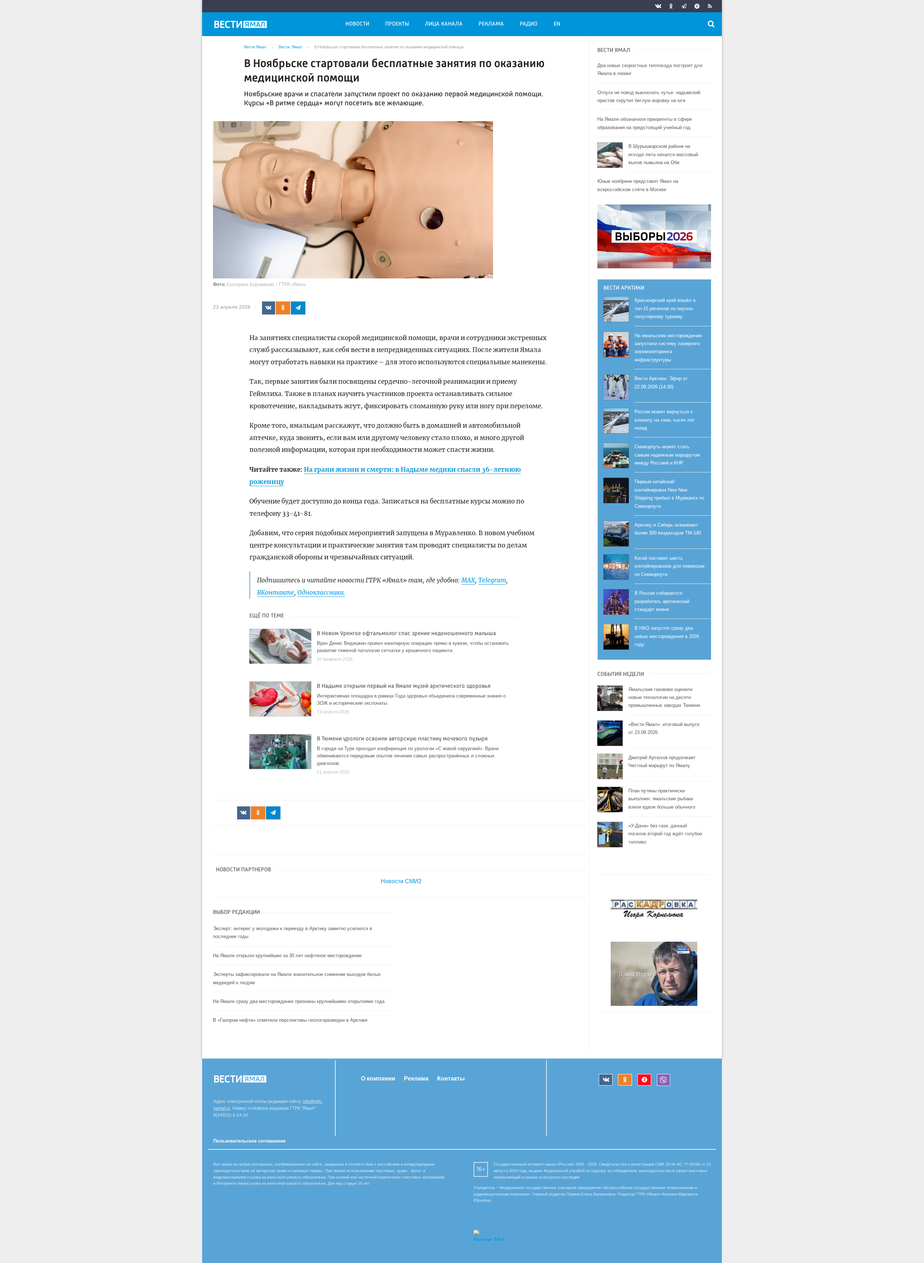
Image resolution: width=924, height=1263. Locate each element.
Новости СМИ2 (401, 881)
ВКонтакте (275, 593)
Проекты (397, 24)
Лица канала (444, 24)
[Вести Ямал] (242, 26)
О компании (378, 1078)
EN (557, 24)
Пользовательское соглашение (249, 1141)
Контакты (451, 1078)
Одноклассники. (321, 593)
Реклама (491, 24)
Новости (357, 24)
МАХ (468, 580)
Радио (528, 24)
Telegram (492, 580)
